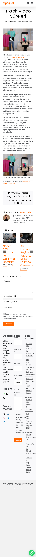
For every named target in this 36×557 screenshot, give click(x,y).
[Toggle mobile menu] (32, 3)
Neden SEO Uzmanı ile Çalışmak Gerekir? (9, 254)
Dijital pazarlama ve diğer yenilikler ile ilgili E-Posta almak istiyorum (21, 423)
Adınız (17, 337)
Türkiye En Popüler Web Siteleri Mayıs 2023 (29, 465)
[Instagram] (8, 414)
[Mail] (7, 394)
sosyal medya (18, 57)
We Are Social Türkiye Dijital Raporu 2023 (29, 421)
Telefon (17, 364)
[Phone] (4, 398)
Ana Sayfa (8, 21)
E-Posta (17, 350)
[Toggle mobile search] (28, 3)
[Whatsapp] (4, 394)
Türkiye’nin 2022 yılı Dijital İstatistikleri (29, 449)
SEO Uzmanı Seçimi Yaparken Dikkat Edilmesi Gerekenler (27, 255)
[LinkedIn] (4, 421)
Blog (14, 21)
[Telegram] (8, 418)
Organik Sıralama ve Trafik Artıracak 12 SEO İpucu (29, 386)
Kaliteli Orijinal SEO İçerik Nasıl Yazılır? (29, 403)
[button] (4, 252)
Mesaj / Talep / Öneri (17, 392)
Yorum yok (11, 183)
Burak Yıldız (25, 212)
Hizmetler (18, 375)
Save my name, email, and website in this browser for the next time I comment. (18, 316)
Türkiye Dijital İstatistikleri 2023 (29, 436)
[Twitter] (4, 414)
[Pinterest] (4, 418)
